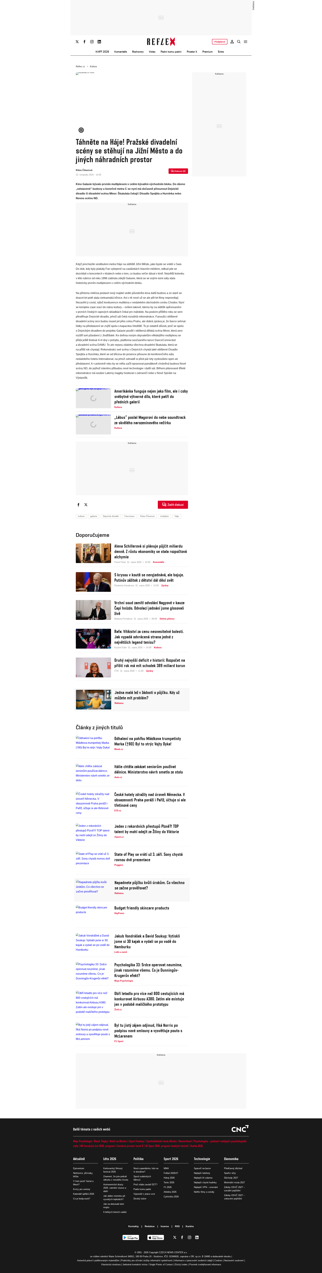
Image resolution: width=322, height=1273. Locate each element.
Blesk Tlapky (101, 1141)
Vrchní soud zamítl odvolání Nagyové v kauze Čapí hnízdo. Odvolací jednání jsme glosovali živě (149, 608)
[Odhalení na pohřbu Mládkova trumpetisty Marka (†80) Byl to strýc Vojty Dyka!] (93, 746)
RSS (177, 1226)
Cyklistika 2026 (171, 1196)
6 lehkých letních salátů (114, 1212)
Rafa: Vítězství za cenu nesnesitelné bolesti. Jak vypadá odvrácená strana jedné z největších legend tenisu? (149, 637)
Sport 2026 (171, 1159)
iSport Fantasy (136, 1141)
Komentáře (120, 51)
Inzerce (165, 1226)
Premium (207, 51)
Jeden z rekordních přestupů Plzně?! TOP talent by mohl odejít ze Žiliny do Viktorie (146, 829)
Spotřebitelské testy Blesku (161, 1141)
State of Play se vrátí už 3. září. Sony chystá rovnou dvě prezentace (148, 857)
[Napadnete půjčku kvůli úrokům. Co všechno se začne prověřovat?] (93, 890)
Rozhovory (138, 51)
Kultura (93, 66)
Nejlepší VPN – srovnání (206, 1187)
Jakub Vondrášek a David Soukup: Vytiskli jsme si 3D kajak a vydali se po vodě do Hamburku (147, 941)
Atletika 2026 (170, 1192)
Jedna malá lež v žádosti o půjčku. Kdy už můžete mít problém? (147, 695)
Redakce (150, 1226)
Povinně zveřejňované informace (205, 1264)
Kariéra (190, 1226)
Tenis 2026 (169, 1182)
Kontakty (133, 1226)
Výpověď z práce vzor (144, 1194)
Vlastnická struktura (111, 1264)
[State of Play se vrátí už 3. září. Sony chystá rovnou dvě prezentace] (93, 861)
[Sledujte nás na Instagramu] (92, 41)
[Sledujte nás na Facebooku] (84, 41)
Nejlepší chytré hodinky (205, 1182)
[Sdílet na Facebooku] (78, 504)
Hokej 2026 (169, 1178)
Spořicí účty (230, 1173)
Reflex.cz (80, 66)
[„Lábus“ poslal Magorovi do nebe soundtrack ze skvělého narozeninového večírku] (93, 424)
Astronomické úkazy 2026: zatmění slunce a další (114, 1187)
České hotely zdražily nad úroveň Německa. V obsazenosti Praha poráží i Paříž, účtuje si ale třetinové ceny (150, 800)
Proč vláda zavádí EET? (145, 1184)
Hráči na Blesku (118, 1141)
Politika (138, 1159)
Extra (221, 51)
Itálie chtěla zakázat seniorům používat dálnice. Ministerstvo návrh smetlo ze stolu (148, 769)
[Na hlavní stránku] (161, 41)
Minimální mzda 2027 (234, 1182)
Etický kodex (181, 1264)
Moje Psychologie (82, 1141)
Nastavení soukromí (234, 1260)
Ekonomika (231, 1159)
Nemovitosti (185, 1141)
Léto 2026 (109, 1159)
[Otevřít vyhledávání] (238, 41)
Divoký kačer (139, 1198)
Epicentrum (78, 1168)
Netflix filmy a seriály (204, 1192)
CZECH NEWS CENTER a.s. (173, 1252)
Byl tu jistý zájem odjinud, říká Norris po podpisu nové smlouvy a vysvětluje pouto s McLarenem (148, 1031)
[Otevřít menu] (245, 41)
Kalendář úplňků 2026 (83, 1194)
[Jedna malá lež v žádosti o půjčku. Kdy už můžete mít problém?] (93, 700)
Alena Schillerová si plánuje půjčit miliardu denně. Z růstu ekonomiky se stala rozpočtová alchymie (150, 551)
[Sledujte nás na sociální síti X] (77, 41)
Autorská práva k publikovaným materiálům (98, 1260)
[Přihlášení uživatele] (232, 41)
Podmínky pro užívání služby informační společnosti (146, 1260)
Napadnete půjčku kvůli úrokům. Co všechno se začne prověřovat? (149, 885)
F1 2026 (168, 1187)
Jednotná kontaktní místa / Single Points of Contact (147, 1264)
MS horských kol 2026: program (97, 1146)
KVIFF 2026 (102, 51)
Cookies (218, 1260)
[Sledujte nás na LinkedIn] (99, 41)
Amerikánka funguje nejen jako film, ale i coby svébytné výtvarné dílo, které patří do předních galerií (151, 396)
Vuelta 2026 (196, 1146)
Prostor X (192, 51)
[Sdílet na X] (86, 504)
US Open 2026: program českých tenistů (166, 1146)
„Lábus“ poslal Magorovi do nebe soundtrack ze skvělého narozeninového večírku (150, 420)
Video (152, 51)
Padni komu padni (171, 51)
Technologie (202, 1159)
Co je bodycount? (81, 1198)
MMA (166, 1168)
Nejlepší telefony (202, 1173)
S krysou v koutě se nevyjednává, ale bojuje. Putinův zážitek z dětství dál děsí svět (149, 577)
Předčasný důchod (233, 1168)
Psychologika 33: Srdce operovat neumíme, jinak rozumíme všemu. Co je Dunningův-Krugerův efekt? (148, 970)
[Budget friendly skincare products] (93, 915)
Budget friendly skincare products (141, 907)
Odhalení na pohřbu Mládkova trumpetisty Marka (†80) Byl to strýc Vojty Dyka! (147, 741)
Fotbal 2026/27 (171, 1173)
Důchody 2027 (231, 1178)
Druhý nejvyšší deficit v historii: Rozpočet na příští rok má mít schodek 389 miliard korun (149, 663)
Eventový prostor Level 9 (130, 1146)
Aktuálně (79, 1159)
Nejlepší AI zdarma (203, 1178)
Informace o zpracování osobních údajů (193, 1260)
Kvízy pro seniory (81, 1189)
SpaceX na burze (202, 1168)
